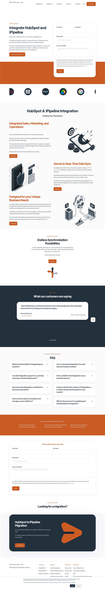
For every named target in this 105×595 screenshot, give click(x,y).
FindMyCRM (42, 568)
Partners (68, 4)
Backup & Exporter (44, 573)
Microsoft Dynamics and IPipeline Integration (56, 425)
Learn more (20, 545)
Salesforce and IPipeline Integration (53, 427)
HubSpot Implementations (57, 571)
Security (67, 573)
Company (77, 4)
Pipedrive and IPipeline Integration (27, 427)
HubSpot (59, 4)
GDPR (66, 576)
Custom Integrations (55, 568)
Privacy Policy (72, 580)
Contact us (91, 4)
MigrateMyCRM (43, 571)
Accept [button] (72, 585)
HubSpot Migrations (55, 573)
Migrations (49, 4)
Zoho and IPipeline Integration (77, 427)
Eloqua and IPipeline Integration (27, 425)
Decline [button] (78, 585)
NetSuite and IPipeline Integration (78, 425)
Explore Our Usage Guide (17, 54)
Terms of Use (68, 568)
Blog (74, 573)
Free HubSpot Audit (78, 568)
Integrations (39, 4)
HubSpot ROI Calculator (79, 571)
